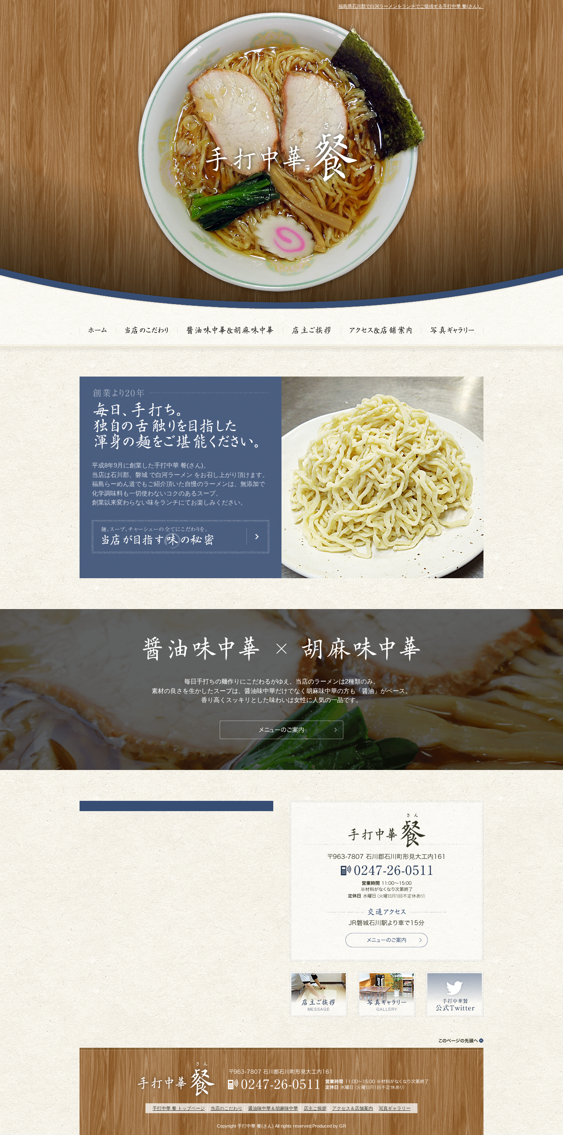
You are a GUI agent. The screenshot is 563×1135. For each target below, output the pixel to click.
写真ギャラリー (452, 331)
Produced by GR (329, 1125)
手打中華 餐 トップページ (178, 1108)
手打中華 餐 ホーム (98, 331)
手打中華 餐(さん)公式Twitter (454, 994)
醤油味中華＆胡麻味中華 (230, 331)
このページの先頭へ (458, 1040)
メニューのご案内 (281, 730)
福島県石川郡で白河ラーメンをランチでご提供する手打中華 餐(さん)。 (410, 6)
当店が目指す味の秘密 (180, 536)
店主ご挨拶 (312, 331)
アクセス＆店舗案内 (381, 331)
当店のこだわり (147, 331)
